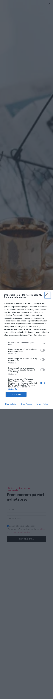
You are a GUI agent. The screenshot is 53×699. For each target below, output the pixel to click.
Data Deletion (11, 404)
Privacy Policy (42, 404)
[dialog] (26, 349)
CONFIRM (16, 394)
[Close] (47, 295)
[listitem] (26, 344)
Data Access (26, 404)
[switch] (42, 350)
